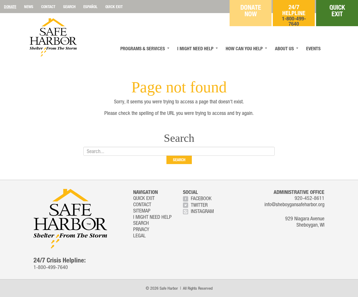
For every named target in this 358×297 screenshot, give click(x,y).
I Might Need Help (195, 48)
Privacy (141, 229)
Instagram (202, 211)
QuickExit (337, 10)
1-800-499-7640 (51, 267)
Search (69, 6)
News (28, 6)
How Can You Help (244, 48)
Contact (48, 6)
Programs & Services (142, 48)
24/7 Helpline (294, 14)
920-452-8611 (309, 198)
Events (313, 48)
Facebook (201, 198)
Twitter (199, 205)
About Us (284, 48)
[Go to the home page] (53, 37)
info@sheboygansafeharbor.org (294, 204)
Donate (10, 6)
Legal (139, 235)
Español (90, 6)
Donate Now (250, 10)
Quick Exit (114, 6)
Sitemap (141, 211)
